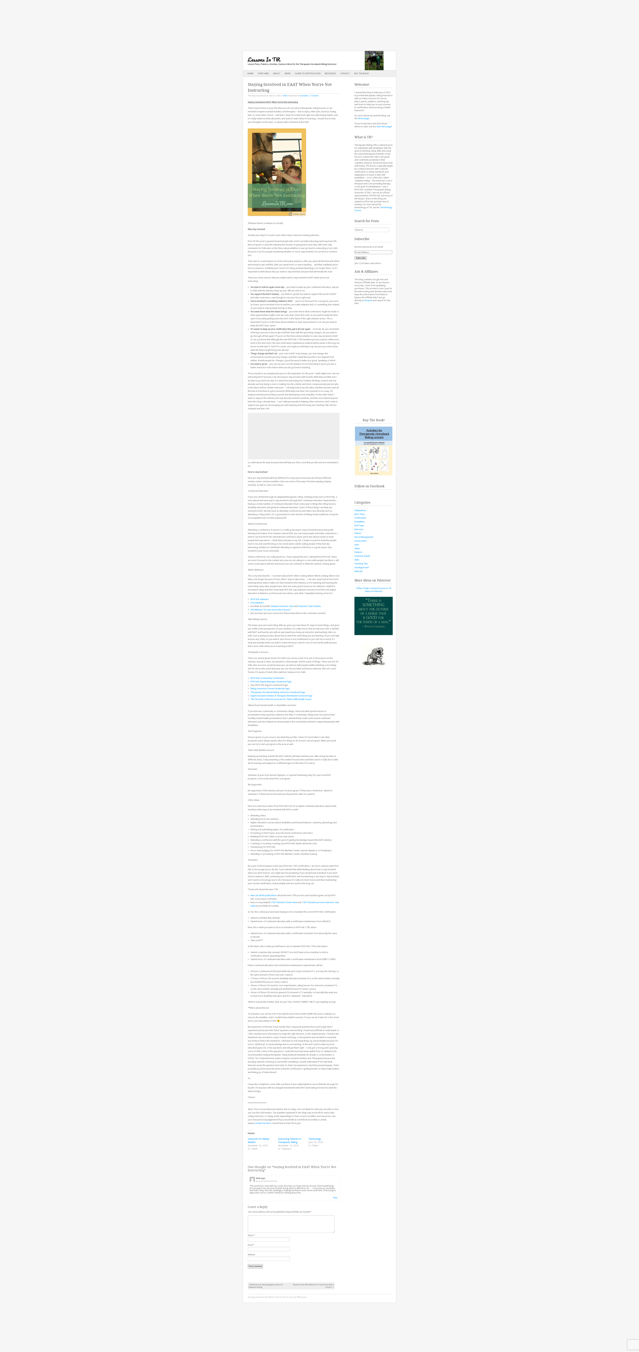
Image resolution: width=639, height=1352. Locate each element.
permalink (304, 96)
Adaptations (360, 510)
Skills (356, 560)
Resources (330, 73)
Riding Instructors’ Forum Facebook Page (270, 688)
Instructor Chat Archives (309, 606)
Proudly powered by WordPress (261, 1297)
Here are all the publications (263, 895)
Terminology (314, 1139)
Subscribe (360, 258)
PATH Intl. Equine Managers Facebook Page (271, 681)
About (276, 73)
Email (251, 1245)
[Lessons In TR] (304, 60)
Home (250, 73)
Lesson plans (360, 541)
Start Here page (383, 126)
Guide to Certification (307, 73)
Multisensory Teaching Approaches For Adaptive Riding (266, 1286)
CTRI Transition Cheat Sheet (284, 902)
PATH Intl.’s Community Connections (267, 678)
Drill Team (359, 525)
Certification (360, 518)
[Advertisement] (319, 23)
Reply (335, 1198)
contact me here (262, 1123)
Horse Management (363, 537)
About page (363, 118)
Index (288, 73)
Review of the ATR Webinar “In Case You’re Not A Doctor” (313, 1286)
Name (251, 1235)
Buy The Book (361, 73)
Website (251, 1255)
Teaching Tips (361, 563)
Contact (345, 73)
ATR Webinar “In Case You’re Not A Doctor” (270, 609)
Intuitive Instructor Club (282, 606)
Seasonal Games (362, 556)
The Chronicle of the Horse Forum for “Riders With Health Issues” (281, 699)
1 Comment (314, 96)
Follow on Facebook (369, 486)
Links (356, 544)
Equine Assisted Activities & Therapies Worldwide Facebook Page (281, 695)
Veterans (358, 571)
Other (285, 96)
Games (357, 533)
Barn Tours (359, 514)
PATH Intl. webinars (259, 599)
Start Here (263, 73)
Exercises (358, 529)
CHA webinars (257, 602)
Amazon (368, 300)
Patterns (358, 552)
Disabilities (359, 521)
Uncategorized (361, 567)
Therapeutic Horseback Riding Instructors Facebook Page (277, 692)
